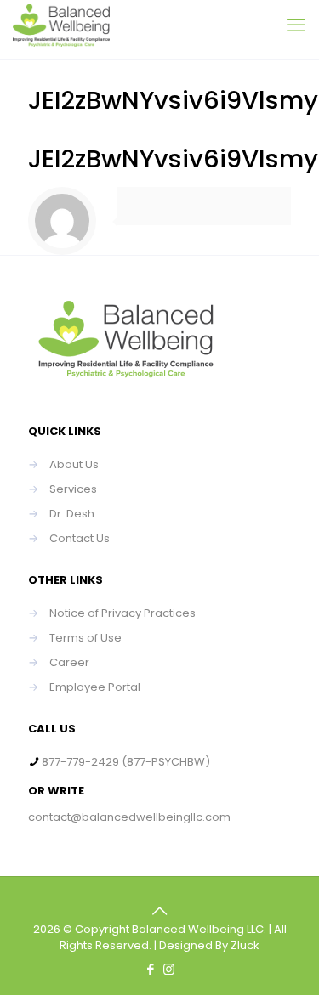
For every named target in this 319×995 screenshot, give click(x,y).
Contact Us (79, 538)
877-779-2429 (80, 762)
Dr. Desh (71, 514)
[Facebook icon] (151, 969)
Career (69, 662)
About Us (74, 464)
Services (73, 489)
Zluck (245, 945)
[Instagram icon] (168, 969)
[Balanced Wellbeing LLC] (61, 29)
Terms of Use (85, 638)
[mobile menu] (296, 25)
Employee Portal (94, 687)
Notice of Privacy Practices (122, 613)
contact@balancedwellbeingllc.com (129, 817)
